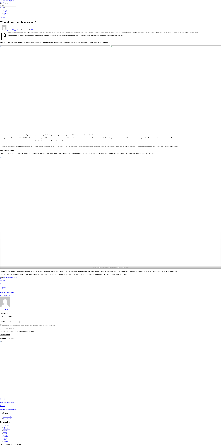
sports (14, 277)
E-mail (2, 321)
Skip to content (4, 0)
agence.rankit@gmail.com (6, 309)
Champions (6, 429)
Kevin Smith (125, 267)
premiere (11, 277)
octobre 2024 (7, 418)
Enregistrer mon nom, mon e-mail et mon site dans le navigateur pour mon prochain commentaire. (28, 325)
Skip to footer (12, 0)
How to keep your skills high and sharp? (8, 409)
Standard (2, 17)
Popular (5, 436)
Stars (4, 439)
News (5, 435)
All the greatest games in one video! (7, 402)
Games (5, 432)
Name (1, 320)
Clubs (5, 430)
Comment (2, 330)
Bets (4, 427)
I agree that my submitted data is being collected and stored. (18, 331)
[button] (2, 279)
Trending (5, 441)
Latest (5, 433)
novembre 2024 (7, 417)
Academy (6, 425)
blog (4, 277)
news (7, 277)
